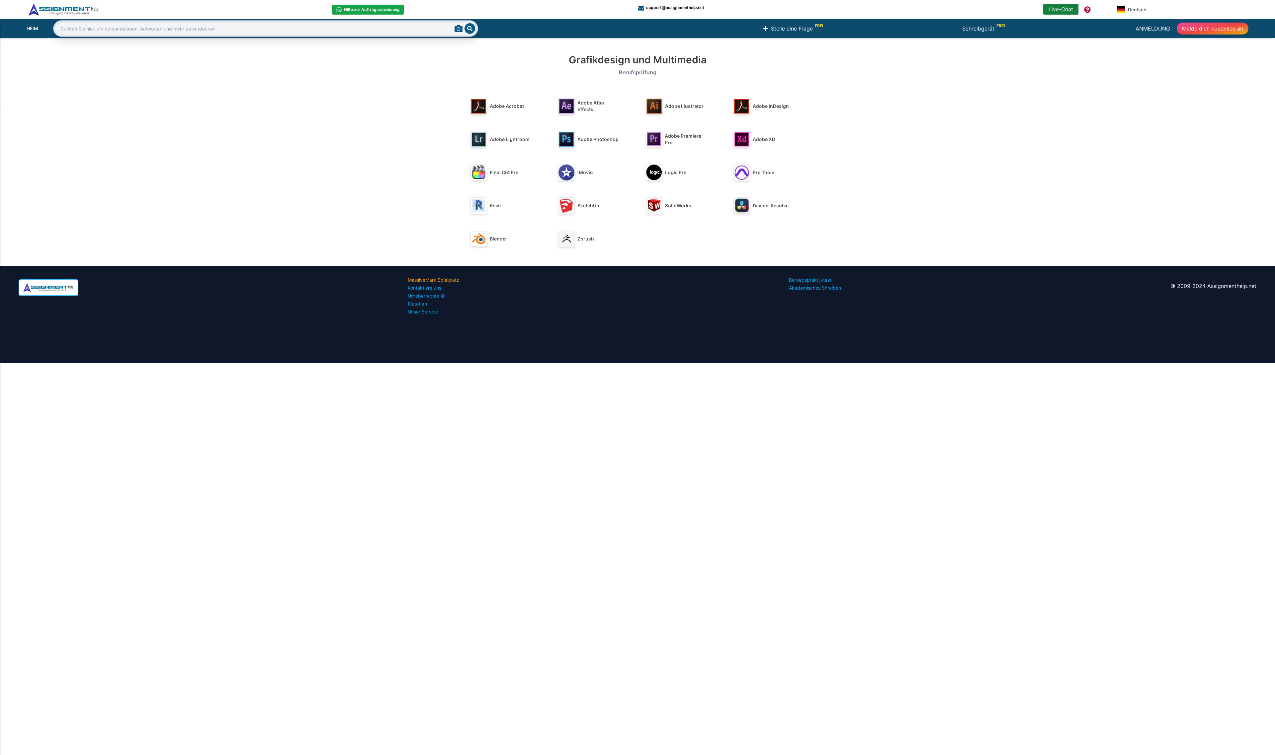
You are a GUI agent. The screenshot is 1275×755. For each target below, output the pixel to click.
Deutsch (1137, 9)
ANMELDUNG (1153, 28)
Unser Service (423, 311)
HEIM (32, 28)
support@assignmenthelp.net (675, 7)
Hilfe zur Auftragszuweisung (372, 9)
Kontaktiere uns (424, 288)
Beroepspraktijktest (810, 280)
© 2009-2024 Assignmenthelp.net (1213, 286)
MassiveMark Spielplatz (433, 280)
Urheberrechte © (426, 296)
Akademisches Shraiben (815, 288)
